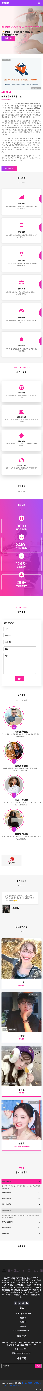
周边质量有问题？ (6, 1198)
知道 (23, 1314)
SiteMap (39, 1389)
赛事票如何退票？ (6, 1227)
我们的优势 (9, 168)
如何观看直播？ (6, 1233)
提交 (19, 679)
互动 (22, 1330)
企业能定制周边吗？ (7, 1211)
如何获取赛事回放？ (7, 1192)
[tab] (22, 1181)
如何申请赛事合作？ (7, 1181)
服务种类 (23, 1326)
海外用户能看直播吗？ (8, 1222)
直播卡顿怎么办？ (6, 1204)
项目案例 (23, 1318)
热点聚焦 (8, 38)
